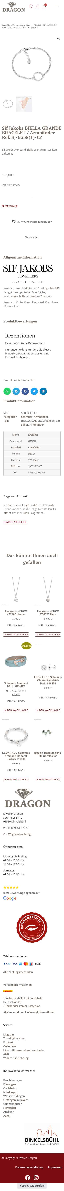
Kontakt (8, 1042)
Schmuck (17, 25)
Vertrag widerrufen (32, 1185)
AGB (6, 1054)
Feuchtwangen (12, 1080)
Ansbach (8, 1111)
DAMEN (36, 421)
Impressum (55, 1167)
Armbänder (27, 25)
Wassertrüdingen (14, 1096)
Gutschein (9, 1046)
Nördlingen (10, 1092)
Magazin (8, 1034)
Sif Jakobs (49, 421)
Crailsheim (9, 1088)
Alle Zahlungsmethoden (18, 972)
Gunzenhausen (12, 1104)
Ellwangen (9, 1084)
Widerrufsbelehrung (16, 1058)
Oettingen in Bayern (15, 1100)
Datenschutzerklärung (29, 1167)
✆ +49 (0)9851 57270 (15, 828)
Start (4, 25)
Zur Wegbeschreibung (17, 834)
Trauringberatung (14, 1038)
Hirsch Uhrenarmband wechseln (23, 1050)
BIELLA (25, 421)
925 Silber (33, 460)
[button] (56, 7)
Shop (9, 25)
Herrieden (9, 1108)
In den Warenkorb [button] (16, 634)
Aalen (6, 1115)
